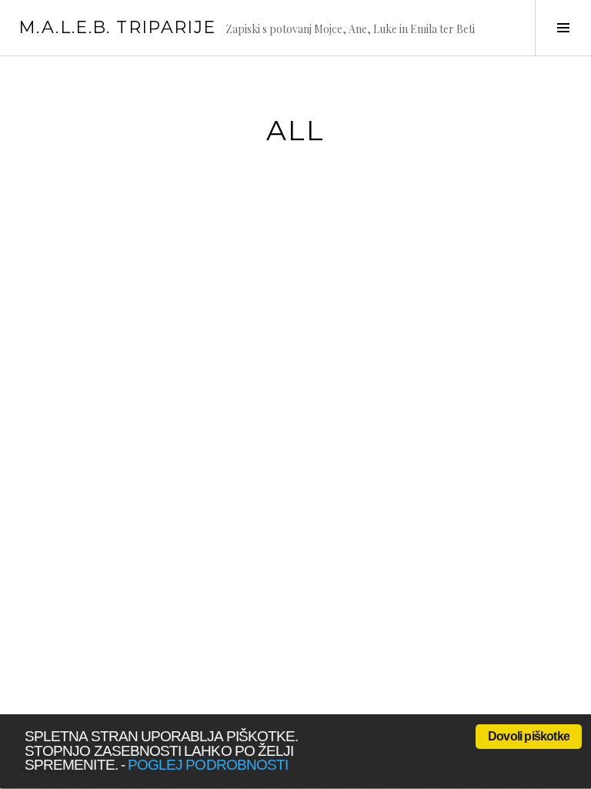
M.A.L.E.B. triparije (117, 27)
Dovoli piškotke (528, 736)
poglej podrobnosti (208, 765)
